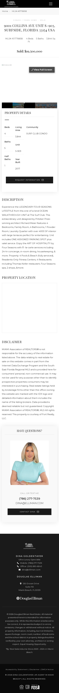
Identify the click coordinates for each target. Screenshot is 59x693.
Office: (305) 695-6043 (31, 566)
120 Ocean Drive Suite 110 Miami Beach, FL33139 (29, 586)
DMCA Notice (47, 669)
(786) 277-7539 (29, 498)
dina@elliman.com (29, 503)
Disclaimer (35, 669)
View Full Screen (42, 69)
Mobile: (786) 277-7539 (31, 563)
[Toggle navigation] (51, 4)
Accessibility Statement (17, 669)
